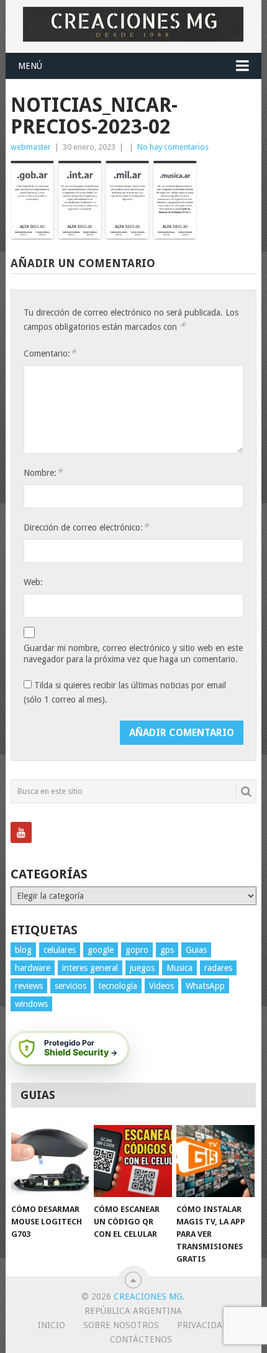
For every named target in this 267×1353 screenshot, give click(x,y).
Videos (161, 986)
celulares (59, 950)
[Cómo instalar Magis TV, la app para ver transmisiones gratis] (215, 1161)
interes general (90, 968)
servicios (70, 986)
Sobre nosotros (121, 1325)
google (101, 950)
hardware (32, 968)
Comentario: (50, 353)
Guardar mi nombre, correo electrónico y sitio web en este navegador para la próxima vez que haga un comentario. (133, 653)
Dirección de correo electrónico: (86, 527)
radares (218, 968)
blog (23, 950)
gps (167, 950)
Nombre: (43, 472)
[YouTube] (21, 832)
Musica (179, 968)
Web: (33, 582)
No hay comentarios (173, 147)
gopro (136, 950)
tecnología (117, 986)
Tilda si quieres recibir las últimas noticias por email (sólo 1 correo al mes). (125, 692)
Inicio (51, 1325)
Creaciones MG (148, 1296)
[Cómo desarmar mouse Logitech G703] (50, 1161)
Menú (30, 66)
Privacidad (203, 1325)
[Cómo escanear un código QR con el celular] (132, 1161)
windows (31, 1004)
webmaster (31, 147)
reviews (29, 986)
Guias (196, 950)
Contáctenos (141, 1339)
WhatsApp (205, 986)
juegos (142, 968)
